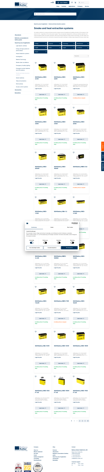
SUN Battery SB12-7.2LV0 (41, 301)
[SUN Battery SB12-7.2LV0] (42, 291)
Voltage (36, 43)
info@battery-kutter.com (77, 458)
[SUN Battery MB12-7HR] (61, 291)
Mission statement (38, 451)
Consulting (36, 458)
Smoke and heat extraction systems (22, 74)
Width (50, 47)
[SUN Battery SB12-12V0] (61, 336)
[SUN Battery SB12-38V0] (80, 67)
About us (36, 450)
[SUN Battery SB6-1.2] (61, 202)
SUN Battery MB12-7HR (61, 301)
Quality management (38, 456)
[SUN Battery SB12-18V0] (80, 336)
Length (36, 47)
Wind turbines (19, 83)
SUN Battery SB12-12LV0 (79, 301)
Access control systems (22, 86)
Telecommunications (21, 81)
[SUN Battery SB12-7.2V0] (80, 246)
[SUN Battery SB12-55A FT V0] (42, 381)
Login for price (38, 88)
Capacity (51, 43)
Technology (65, 43)
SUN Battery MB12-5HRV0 (60, 256)
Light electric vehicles (21, 45)
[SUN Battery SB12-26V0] (61, 67)
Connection (79, 47)
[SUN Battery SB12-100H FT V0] (61, 381)
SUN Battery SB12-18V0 (80, 346)
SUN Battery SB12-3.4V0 (41, 256)
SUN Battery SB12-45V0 (60, 122)
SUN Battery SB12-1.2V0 (41, 212)
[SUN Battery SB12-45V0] (61, 112)
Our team (36, 453)
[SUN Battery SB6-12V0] (42, 336)
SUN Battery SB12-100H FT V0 (61, 391)
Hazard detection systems (22, 53)
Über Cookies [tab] (70, 227)
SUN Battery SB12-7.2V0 (79, 256)
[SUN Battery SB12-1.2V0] (42, 202)
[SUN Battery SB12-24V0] (42, 67)
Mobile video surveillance (22, 62)
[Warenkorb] (75, 2)
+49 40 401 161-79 (76, 456)
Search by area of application (22, 42)
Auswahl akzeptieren (52, 247)
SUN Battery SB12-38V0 (79, 77)
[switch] (45, 243)
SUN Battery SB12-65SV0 (41, 167)
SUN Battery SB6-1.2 (60, 211)
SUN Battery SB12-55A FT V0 (42, 391)
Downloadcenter (37, 460)
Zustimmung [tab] (34, 227)
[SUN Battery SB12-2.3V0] (80, 202)
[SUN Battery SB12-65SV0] (42, 157)
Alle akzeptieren (69, 247)
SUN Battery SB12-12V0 (61, 346)
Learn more (41, 94)
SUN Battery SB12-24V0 (41, 77)
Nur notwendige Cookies (34, 247)
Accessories (18, 90)
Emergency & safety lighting (23, 65)
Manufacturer (80, 43)
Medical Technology (21, 59)
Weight (36, 51)
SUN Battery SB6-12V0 (42, 346)
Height (64, 47)
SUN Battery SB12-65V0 (79, 122)
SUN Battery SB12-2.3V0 (79, 212)
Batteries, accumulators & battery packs (21, 38)
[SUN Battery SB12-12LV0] (80, 291)
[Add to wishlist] (35, 63)
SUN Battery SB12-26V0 (60, 77)
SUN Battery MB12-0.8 (80, 166)
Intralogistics (19, 56)
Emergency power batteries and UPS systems (23, 69)
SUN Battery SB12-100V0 (60, 167)
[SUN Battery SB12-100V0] (61, 157)
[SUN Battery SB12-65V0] (80, 112)
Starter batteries (20, 78)
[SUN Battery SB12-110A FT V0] (80, 381)
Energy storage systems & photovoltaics (22, 49)
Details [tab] (52, 227)
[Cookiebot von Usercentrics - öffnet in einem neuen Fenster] (72, 223)
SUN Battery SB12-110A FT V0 (80, 391)
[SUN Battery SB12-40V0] (42, 112)
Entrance (55, 450)
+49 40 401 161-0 (76, 455)
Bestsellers (18, 93)
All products (18, 35)
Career (35, 455)
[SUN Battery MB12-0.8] (80, 157)
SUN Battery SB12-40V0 (41, 122)
